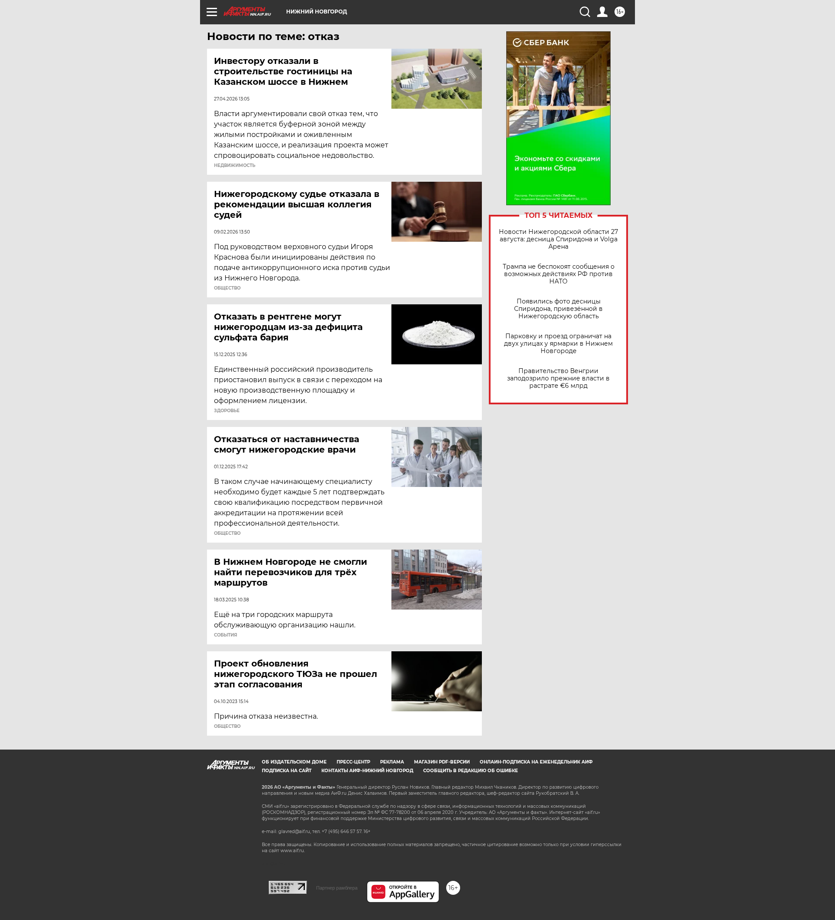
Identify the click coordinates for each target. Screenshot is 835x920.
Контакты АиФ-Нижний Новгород (367, 770)
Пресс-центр (353, 762)
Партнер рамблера (336, 887)
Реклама (392, 762)
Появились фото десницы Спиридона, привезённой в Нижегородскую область (558, 309)
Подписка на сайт (286, 770)
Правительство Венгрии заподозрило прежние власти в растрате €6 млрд (558, 378)
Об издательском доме (294, 762)
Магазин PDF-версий (442, 762)
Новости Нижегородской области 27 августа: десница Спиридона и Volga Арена (558, 239)
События (225, 635)
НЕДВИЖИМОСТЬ (234, 165)
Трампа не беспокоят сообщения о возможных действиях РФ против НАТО (559, 274)
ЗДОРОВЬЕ (227, 411)
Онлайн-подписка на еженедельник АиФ (536, 762)
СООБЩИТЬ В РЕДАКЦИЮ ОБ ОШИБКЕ (470, 770)
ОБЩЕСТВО (227, 288)
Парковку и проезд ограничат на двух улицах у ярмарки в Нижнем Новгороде (558, 344)
